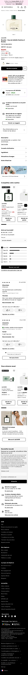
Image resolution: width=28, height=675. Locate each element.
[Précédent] (3, 24)
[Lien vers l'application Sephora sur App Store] (15, 624)
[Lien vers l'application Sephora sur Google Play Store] (6, 624)
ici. (9, 629)
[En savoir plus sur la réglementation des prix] (9, 53)
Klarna (3, 59)
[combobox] (14, 240)
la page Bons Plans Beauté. (7, 631)
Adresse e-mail (5, 471)
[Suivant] (24, 24)
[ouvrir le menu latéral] (2, 7)
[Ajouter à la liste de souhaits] (14, 187)
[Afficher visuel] (14, 23)
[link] (14, 267)
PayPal (17, 57)
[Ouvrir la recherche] (18, 7)
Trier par (3, 237)
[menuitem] (21, 7)
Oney (20, 57)
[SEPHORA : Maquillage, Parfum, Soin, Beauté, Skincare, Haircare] (8, 7)
